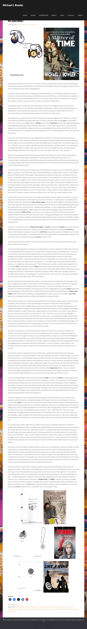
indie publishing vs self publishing (24, 607)
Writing (17, 604)
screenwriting (37, 609)
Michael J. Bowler (13, 5)
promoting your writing (14, 609)
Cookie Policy (48, 625)
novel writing (56, 607)
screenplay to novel (27, 609)
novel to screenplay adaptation (43, 607)
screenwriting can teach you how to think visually (55, 609)
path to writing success (66, 607)
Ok (37, 625)
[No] (85, 623)
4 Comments (33, 24)
